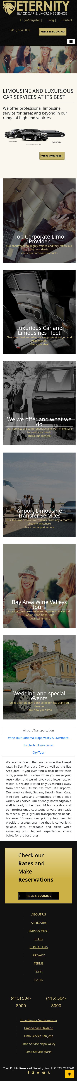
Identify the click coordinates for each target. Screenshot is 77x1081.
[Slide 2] (38, 68)
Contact (67, 20)
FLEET (39, 972)
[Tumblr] (49, 1073)
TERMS (38, 963)
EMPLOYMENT (39, 931)
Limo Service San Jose (38, 1036)
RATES (38, 980)
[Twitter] (38, 1073)
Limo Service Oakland (38, 1028)
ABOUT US (38, 914)
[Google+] (33, 1073)
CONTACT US (39, 947)
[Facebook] (28, 1073)
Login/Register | (31, 20)
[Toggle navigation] (71, 41)
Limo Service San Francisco (38, 1020)
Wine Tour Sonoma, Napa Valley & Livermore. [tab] (38, 738)
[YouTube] (43, 1073)
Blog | (52, 20)
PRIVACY (39, 955)
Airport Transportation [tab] (38, 730)
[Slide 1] (35, 68)
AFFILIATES (38, 923)
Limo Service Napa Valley (38, 1044)
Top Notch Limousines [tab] (38, 745)
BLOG (39, 939)
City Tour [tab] (39, 752)
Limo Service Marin (39, 1052)
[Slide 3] (42, 68)
